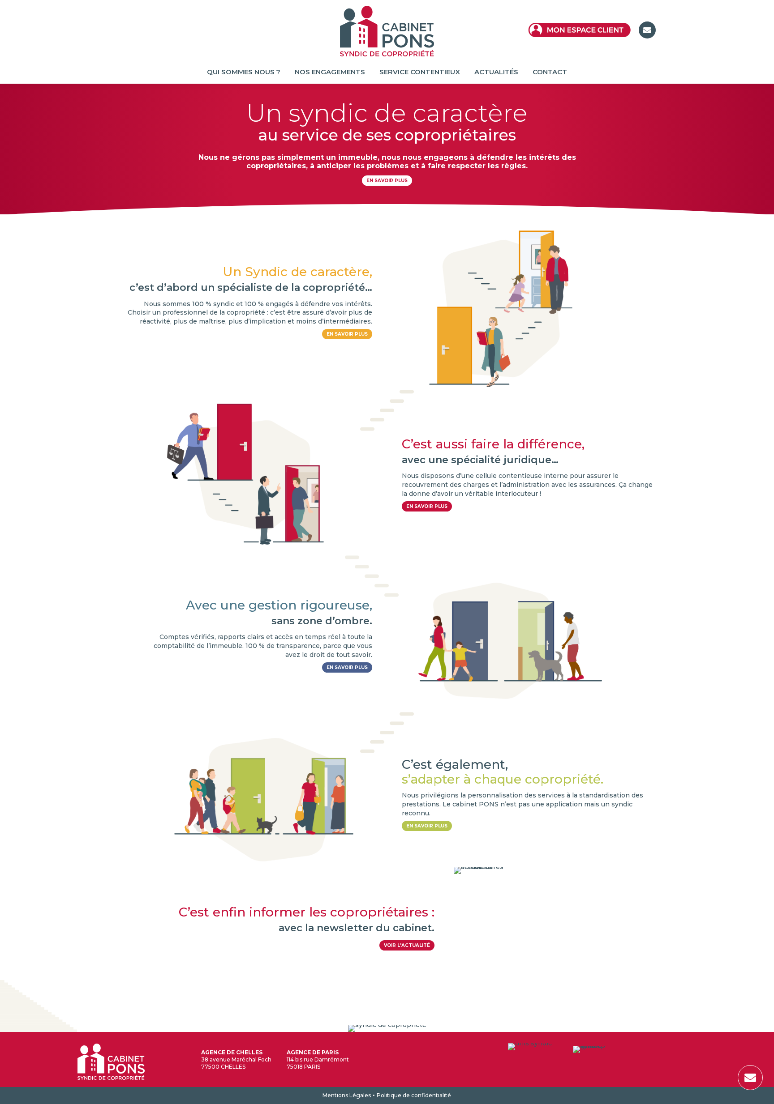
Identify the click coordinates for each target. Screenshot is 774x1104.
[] (750, 1088)
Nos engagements (330, 72)
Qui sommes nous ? (243, 72)
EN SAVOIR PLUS (387, 180)
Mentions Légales (346, 1095)
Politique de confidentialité (414, 1095)
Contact (550, 72)
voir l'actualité (407, 945)
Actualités (496, 72)
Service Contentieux (419, 72)
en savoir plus (347, 334)
